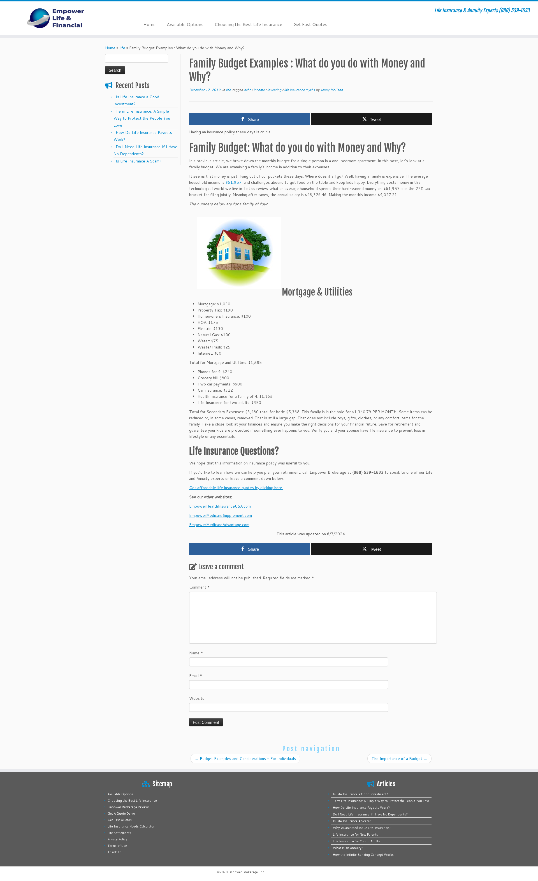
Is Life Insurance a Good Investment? (360, 794)
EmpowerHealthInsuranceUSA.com (220, 506)
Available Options (185, 24)
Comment (199, 587)
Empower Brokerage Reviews (129, 807)
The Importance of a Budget (399, 758)
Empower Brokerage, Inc (246, 872)
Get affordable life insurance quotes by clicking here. (236, 488)
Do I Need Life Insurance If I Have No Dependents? (370, 814)
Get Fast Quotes (310, 24)
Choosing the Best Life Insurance (248, 24)
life (122, 48)
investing (274, 89)
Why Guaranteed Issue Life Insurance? (362, 828)
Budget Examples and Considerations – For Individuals (245, 758)
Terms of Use (117, 845)
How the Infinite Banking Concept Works (363, 854)
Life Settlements (119, 833)
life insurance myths (300, 89)
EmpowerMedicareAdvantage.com (219, 524)
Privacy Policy (117, 839)
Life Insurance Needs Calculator (131, 826)
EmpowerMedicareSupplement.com (220, 515)
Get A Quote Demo (121, 813)
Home (149, 24)
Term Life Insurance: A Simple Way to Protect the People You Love (141, 118)
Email (195, 675)
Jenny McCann (331, 89)
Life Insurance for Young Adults (356, 841)
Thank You (116, 852)
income (259, 89)
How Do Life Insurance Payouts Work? (361, 807)
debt (248, 89)
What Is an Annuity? (348, 848)
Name (196, 653)
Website (197, 698)
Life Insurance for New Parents (355, 834)
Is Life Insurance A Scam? (138, 161)
